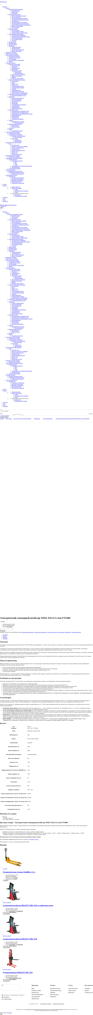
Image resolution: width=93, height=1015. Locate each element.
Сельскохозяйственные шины (16, 34)
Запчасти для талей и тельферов (19, 146)
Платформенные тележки (18, 121)
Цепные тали (15, 151)
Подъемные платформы (17, 119)
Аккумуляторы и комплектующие (14, 158)
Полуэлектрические (17, 99)
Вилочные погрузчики (14, 64)
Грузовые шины (13, 44)
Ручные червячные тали (18, 147)
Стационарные (15, 117)
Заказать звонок (4, 417)
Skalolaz (11, 61)
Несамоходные (18, 137)
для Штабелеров (16, 167)
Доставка (5, 197)
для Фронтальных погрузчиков (19, 22)
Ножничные (15, 138)
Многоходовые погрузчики (18, 74)
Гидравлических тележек (21, 196)
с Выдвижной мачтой (17, 108)
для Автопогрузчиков (14, 56)
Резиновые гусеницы (11, 52)
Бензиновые (15, 69)
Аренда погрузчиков (72, 988)
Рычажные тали (15, 149)
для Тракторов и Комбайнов (19, 35)
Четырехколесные (19, 123)
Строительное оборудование (13, 132)
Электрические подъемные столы (20, 112)
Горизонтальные (16, 126)
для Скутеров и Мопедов (18, 49)
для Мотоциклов (16, 48)
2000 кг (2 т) (15, 83)
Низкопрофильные (16, 90)
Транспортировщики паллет (19, 95)
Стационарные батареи (14, 168)
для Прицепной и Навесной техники (21, 36)
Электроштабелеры (16, 100)
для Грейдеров (15, 21)
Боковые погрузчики (17, 76)
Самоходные (15, 102)
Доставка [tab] (5, 638)
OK (1, 1014)
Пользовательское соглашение (45, 1003)
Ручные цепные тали (17, 154)
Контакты (5, 201)
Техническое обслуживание (21, 190)
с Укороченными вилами (18, 87)
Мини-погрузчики (54, 994)
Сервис (5, 185)
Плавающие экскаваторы (18, 183)
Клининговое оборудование (13, 155)
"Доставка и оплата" (33, 839)
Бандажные (14, 13)
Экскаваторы (12, 176)
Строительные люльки (14, 133)
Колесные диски (35, 992)
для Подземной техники (18, 31)
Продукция (9, 418)
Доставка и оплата (89, 992)
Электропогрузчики (17, 70)
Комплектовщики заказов (15, 124)
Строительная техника (11, 175)
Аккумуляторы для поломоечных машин (22, 166)
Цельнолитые (15, 12)
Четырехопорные (19, 73)
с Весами (14, 89)
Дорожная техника (10, 170)
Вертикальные (15, 125)
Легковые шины (13, 43)
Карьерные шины (13, 29)
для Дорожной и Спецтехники (16, 60)
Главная (2, 418)
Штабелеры (11, 96)
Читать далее (6, 913)
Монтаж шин (71, 992)
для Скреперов (15, 27)
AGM (16, 164)
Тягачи (10, 129)
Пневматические (16, 10)
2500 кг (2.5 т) (15, 85)
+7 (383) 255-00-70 (4, 415)
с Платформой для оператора (19, 104)
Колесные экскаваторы (17, 179)
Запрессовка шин (16, 187)
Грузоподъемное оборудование (13, 142)
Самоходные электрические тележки (18, 94)
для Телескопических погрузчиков (20, 23)
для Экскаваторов (16, 17)
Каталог (5, 6)
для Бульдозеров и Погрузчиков (19, 32)
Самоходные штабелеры (40, 632)
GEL (16, 163)
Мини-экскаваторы (16, 181)
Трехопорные (18, 72)
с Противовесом (16, 106)
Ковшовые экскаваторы (17, 180)
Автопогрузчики (16, 65)
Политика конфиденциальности (58, 1003)
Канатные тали (15, 145)
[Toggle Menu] (0, 4)
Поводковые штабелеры (28, 632)
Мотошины (11, 46)
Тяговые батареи (13, 159)
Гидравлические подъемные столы (20, 111)
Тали (10, 143)
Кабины (14, 77)
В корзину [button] (5, 880)
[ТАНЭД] (3, 206)
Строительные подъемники (15, 134)
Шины (7, 8)
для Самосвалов (16, 30)
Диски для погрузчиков (12, 53)
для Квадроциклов (16, 47)
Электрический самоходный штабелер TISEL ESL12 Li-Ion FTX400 (72, 418)
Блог (4, 198)
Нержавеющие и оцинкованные (19, 93)
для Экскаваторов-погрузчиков (19, 18)
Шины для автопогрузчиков (16, 9)
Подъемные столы (13, 109)
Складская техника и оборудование (22, 418)
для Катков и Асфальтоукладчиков (20, 19)
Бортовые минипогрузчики (15, 171)
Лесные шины (12, 42)
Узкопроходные (15, 107)
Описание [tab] (5, 634)
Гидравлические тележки (55, 990)
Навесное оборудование (18, 78)
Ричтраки (11, 128)
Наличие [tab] (5, 637)
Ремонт (16, 192)
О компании (87, 988)
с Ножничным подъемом (18, 91)
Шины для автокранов (17, 26)
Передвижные (15, 116)
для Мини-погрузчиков (14, 57)
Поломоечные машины (14, 157)
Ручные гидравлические (18, 98)
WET (16, 162)
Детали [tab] (4, 636)
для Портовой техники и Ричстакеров (21, 25)
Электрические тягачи (17, 130)
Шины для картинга (17, 51)
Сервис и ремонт (72, 990)
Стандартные (15, 81)
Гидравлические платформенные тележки (22, 113)
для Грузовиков (12, 59)
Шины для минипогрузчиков (19, 15)
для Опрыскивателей (17, 38)
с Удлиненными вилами (18, 86)
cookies (10, 1012)
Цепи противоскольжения (12, 55)
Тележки (11, 120)
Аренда (5, 184)
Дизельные (14, 66)
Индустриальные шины (14, 14)
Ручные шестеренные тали (18, 150)
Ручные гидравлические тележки (17, 79)
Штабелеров (18, 194)
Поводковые (15, 103)
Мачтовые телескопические (18, 136)
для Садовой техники (17, 39)
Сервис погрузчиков (17, 188)
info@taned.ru (6, 997)
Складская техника (10, 62)
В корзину (3, 630)
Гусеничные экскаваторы (18, 177)
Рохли (13, 82)
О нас (4, 200)
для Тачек (14, 40)
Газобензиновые (16, 68)
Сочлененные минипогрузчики (16, 172)
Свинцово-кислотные (17, 160)
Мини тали (14, 153)
